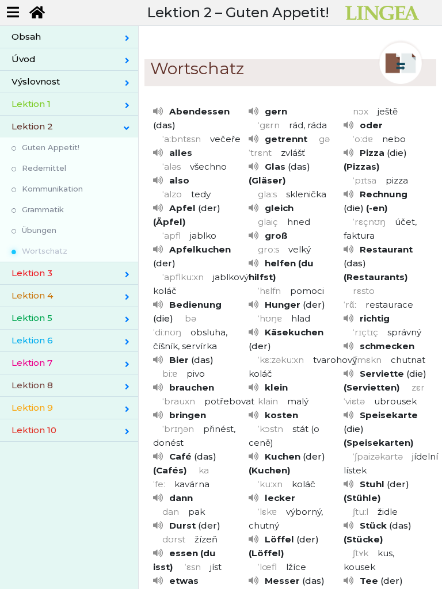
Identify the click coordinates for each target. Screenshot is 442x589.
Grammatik (43, 209)
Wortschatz (44, 250)
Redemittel (44, 168)
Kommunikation (52, 188)
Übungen (39, 230)
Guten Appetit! (50, 147)
